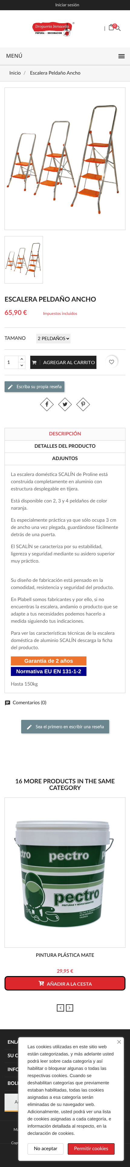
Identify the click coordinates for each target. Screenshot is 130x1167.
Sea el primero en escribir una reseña (69, 727)
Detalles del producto (65, 446)
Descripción (65, 434)
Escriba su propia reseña (38, 387)
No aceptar (45, 1149)
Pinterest (83, 404)
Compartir (47, 404)
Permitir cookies (91, 1149)
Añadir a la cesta (69, 984)
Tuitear (65, 404)
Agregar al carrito (68, 362)
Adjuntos (65, 458)
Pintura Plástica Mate (65, 955)
